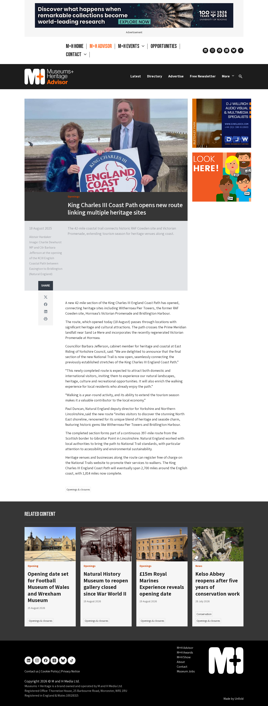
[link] (50, 544)
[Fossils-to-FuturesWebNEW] (134, 15)
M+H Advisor (101, 46)
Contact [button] (74, 54)
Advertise (176, 76)
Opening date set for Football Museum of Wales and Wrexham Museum (48, 587)
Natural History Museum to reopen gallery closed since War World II (106, 583)
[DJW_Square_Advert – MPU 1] (221, 122)
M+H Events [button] (129, 46)
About (181, 662)
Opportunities (164, 46)
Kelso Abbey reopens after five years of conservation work (217, 583)
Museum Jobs (186, 671)
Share (45, 285)
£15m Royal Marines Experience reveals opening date (161, 583)
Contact (182, 667)
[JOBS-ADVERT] (221, 176)
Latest (135, 76)
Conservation (204, 614)
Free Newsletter (203, 76)
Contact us (32, 671)
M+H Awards (185, 652)
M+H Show (184, 657)
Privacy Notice (70, 671)
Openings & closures (78, 489)
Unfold (239, 699)
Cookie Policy (50, 671)
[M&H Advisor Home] (49, 76)
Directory (154, 76)
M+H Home (74, 46)
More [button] (226, 76)
